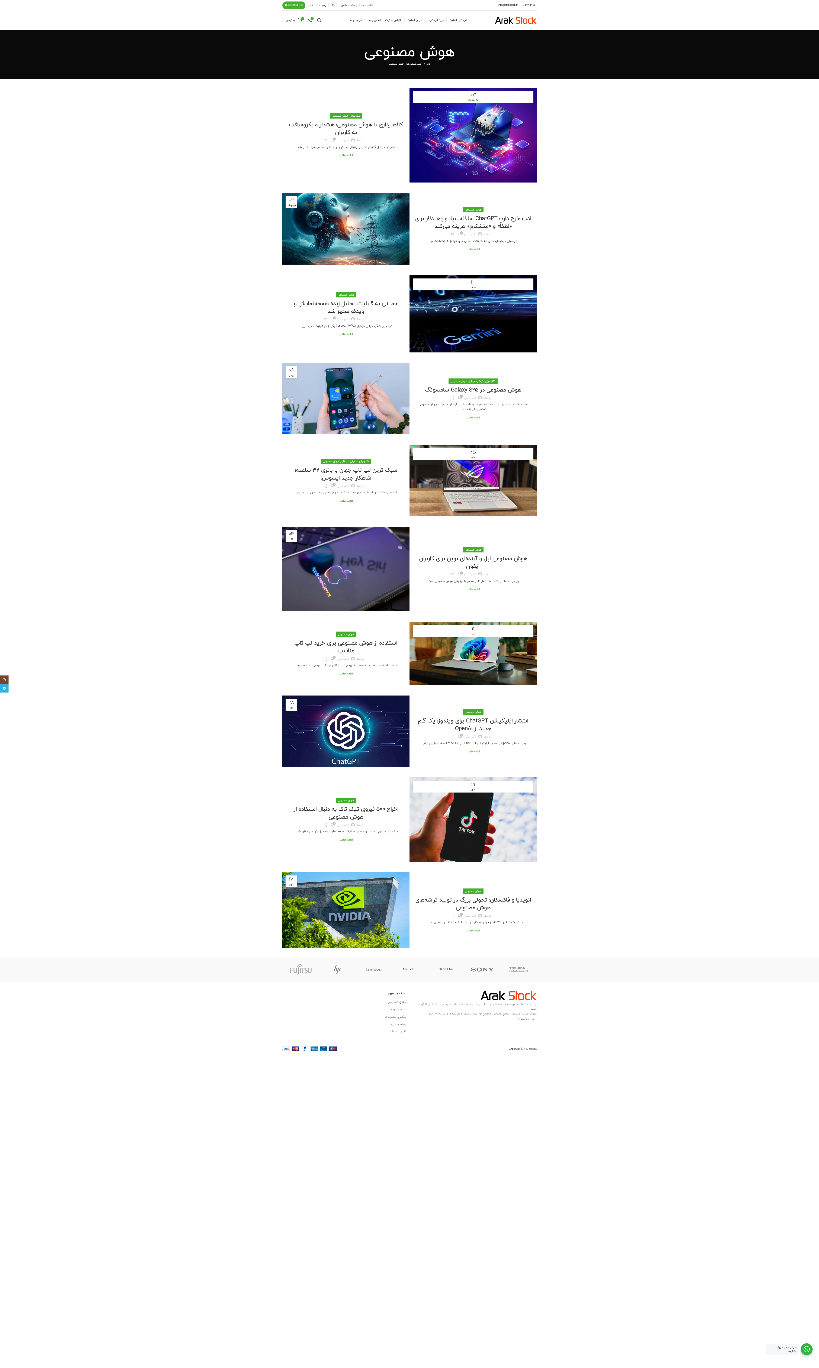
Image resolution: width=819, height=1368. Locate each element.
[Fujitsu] (301, 969)
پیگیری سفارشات (395, 1016)
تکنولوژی (355, 116)
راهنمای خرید (398, 1024)
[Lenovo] (374, 969)
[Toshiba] (519, 969)
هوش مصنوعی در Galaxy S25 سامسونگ (473, 389)
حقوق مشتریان (397, 1001)
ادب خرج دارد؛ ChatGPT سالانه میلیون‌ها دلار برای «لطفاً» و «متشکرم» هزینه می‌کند (473, 222)
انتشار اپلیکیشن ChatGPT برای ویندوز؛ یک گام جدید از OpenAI (473, 724)
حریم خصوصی (397, 1009)
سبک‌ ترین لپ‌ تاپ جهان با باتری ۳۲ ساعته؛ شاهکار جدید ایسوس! (346, 473)
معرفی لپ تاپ (349, 461)
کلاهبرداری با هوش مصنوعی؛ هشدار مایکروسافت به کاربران (346, 128)
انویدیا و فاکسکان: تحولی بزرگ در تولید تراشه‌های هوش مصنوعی (473, 903)
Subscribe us (293, 5)
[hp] (337, 969)
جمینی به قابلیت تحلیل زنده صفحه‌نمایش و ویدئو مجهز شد (346, 307)
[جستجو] (319, 20)
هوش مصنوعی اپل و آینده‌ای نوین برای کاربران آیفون (473, 562)
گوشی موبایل (476, 381)
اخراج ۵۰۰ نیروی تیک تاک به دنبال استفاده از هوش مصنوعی (346, 812)
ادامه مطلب (346, 155)
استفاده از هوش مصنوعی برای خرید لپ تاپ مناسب (346, 646)
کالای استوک (398, 1031)
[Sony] (482, 969)
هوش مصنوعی (340, 116)
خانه (429, 64)
